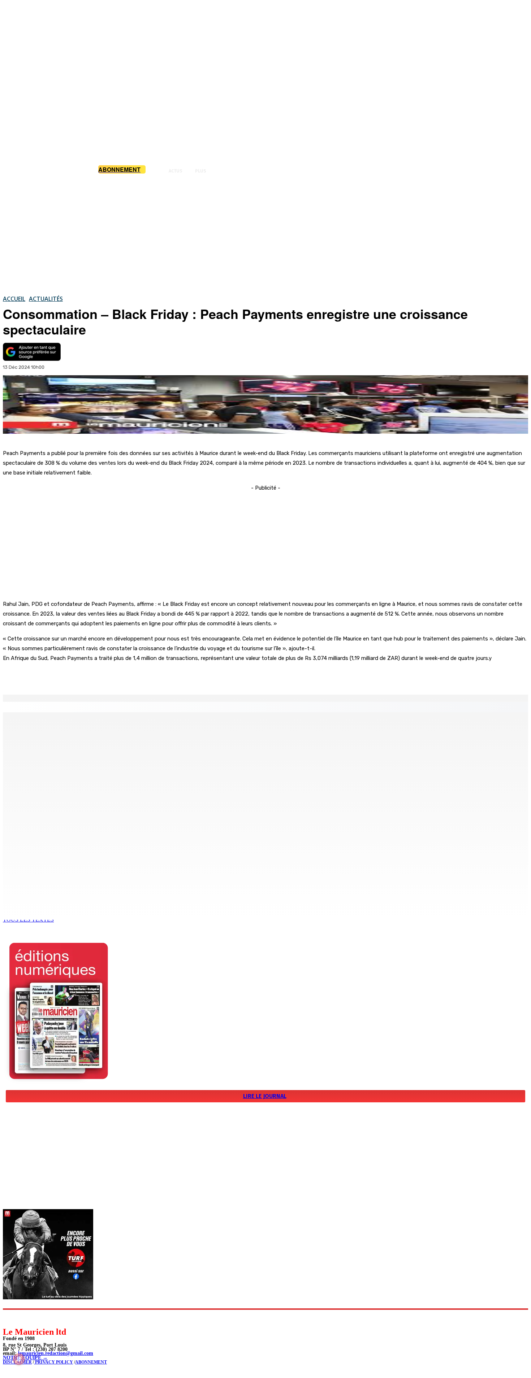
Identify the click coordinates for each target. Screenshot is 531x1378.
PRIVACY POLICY (53, 1362)
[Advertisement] (265, 234)
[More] (153, 676)
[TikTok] (58, 1318)
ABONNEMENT (91, 1362)
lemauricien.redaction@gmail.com (55, 1353)
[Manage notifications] (19, 1359)
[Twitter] (101, 676)
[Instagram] (25, 1318)
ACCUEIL (14, 299)
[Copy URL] (127, 676)
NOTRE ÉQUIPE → (25, 1357)
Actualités (46, 299)
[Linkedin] (41, 1318)
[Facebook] (75, 676)
